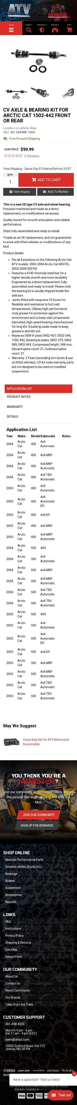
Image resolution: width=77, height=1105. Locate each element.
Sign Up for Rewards (37, 825)
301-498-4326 (15, 1024)
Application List (19, 388)
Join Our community (39, 815)
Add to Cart (49, 179)
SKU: (6, 132)
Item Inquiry (22, 191)
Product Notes (19, 397)
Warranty (15, 407)
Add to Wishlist (58, 191)
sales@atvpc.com (17, 1039)
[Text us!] (60, 1096)
